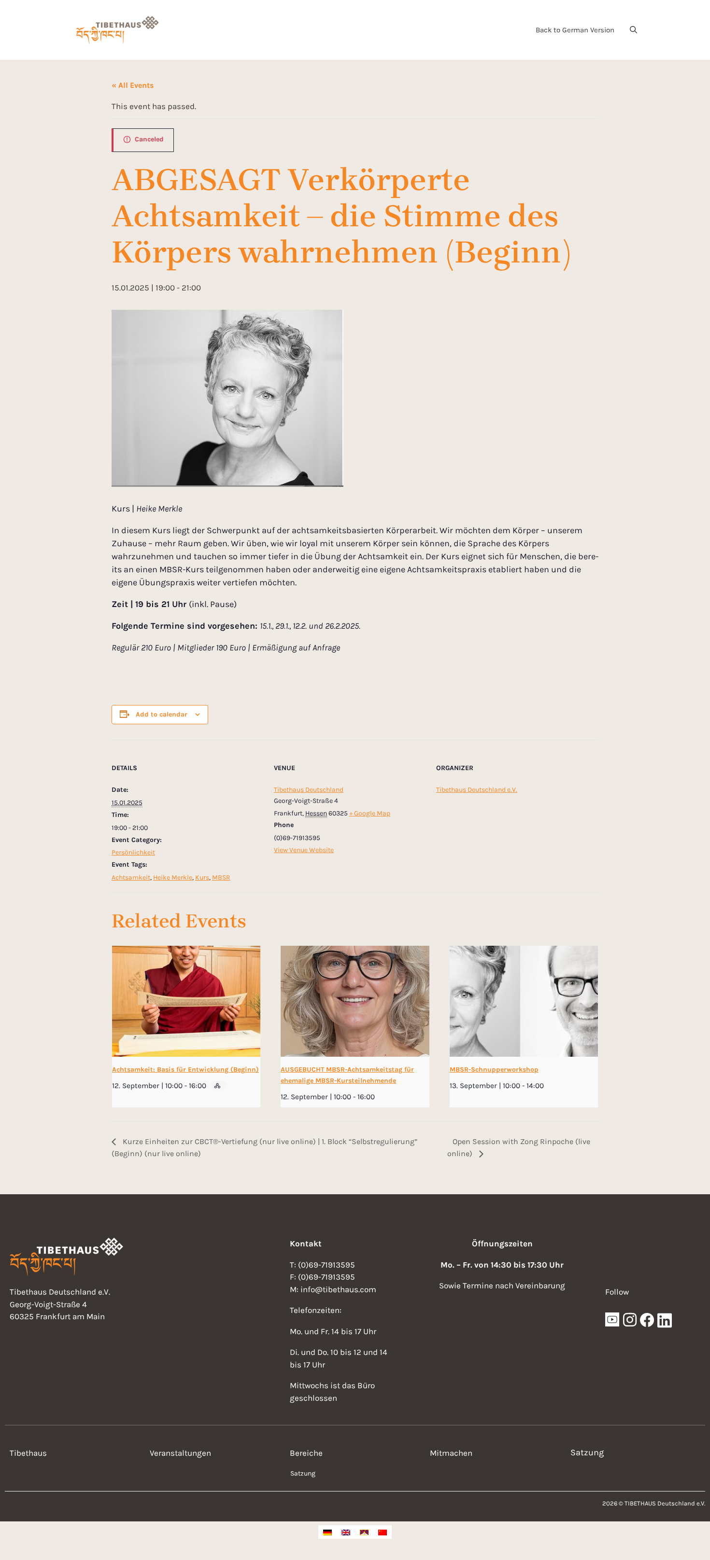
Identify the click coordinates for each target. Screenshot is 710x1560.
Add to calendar (161, 714)
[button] (633, 29)
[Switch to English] (346, 1532)
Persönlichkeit (133, 852)
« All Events (133, 85)
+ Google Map (369, 813)
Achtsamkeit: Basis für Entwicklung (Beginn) (185, 1069)
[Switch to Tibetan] (364, 1532)
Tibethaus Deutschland (308, 790)
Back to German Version (575, 30)
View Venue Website (304, 850)
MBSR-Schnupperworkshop (494, 1069)
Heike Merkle (172, 877)
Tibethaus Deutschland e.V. (476, 790)
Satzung (302, 1473)
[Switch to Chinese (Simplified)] (382, 1532)
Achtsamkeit (131, 877)
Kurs (202, 877)
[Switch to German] (327, 1532)
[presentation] (186, 1001)
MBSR (221, 877)
